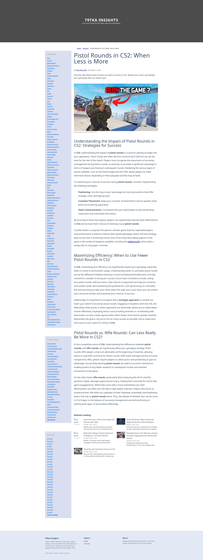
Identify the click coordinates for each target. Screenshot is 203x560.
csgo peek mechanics (53, 394)
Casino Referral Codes (53, 322)
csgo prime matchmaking (54, 366)
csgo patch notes (52, 346)
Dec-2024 (50, 441)
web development (52, 392)
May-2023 (50, 482)
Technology (50, 81)
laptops (49, 160)
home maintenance (53, 356)
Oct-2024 (50, 456)
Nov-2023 (50, 489)
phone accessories (52, 144)
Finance (49, 99)
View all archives (52, 515)
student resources (52, 139)
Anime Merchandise (53, 269)
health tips (50, 228)
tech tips (49, 251)
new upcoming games (53, 382)
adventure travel (52, 389)
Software (49, 71)
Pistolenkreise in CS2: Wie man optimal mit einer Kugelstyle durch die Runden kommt (141, 435)
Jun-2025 (49, 512)
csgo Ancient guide (52, 407)
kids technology (51, 205)
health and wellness (53, 134)
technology (50, 124)
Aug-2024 (50, 487)
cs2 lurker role (51, 417)
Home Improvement (53, 66)
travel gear (50, 218)
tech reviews (51, 177)
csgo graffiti (50, 387)
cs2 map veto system (53, 379)
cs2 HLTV (50, 397)
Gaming (85, 48)
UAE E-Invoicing (51, 314)
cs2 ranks (50, 354)
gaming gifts (50, 195)
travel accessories (52, 182)
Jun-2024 (49, 462)
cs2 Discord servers (53, 374)
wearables (50, 215)
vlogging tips (51, 213)
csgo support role (52, 369)
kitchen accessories (53, 165)
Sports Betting (51, 304)
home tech (50, 302)
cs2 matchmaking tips (53, 402)
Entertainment (51, 63)
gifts (48, 187)
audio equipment (52, 152)
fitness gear (50, 258)
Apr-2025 (50, 505)
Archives (87, 544)
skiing (49, 404)
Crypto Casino (51, 307)
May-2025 (50, 510)
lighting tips (50, 203)
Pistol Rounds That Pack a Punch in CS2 (99, 449)
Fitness (49, 88)
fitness (49, 185)
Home (79, 48)
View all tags (51, 420)
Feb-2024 (50, 494)
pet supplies (50, 248)
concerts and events (53, 371)
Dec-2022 (50, 492)
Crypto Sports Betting (53, 309)
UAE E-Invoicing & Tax (53, 319)
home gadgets (51, 154)
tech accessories (52, 129)
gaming (49, 231)
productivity (50, 208)
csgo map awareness (53, 409)
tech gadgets (51, 121)
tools (48, 261)
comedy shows (51, 351)
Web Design (50, 86)
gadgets (49, 116)
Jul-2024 (49, 446)
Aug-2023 (50, 479)
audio (48, 236)
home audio (50, 109)
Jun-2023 (49, 500)
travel (49, 220)
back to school (51, 193)
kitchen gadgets (51, 172)
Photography (51, 68)
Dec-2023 (50, 449)
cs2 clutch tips (51, 384)
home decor (50, 241)
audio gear (50, 157)
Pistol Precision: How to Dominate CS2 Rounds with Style (99, 420)
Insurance (50, 96)
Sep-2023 (50, 451)
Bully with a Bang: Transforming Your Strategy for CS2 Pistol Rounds (98, 434)
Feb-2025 (50, 502)
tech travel (50, 264)
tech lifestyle (51, 142)
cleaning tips (51, 253)
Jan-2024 (49, 464)
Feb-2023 (50, 484)
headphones (50, 289)
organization (51, 291)
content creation (52, 276)
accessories (50, 238)
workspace (50, 225)
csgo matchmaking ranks (54, 349)
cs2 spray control (52, 364)
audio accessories (52, 266)
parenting (50, 256)
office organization (52, 114)
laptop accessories (52, 200)
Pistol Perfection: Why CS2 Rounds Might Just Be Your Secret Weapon (140, 420)
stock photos (51, 361)
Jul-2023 (49, 444)
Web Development (52, 76)
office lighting (51, 286)
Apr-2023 (50, 469)
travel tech (50, 297)
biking (49, 132)
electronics (50, 281)
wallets (49, 299)
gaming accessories (53, 147)
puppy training (51, 344)
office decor (50, 190)
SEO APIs (50, 106)
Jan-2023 (49, 497)
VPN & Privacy (51, 324)
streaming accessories (53, 198)
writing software (52, 376)
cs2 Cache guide (52, 359)
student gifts (50, 233)
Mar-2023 (50, 474)
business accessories (53, 274)
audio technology (52, 162)
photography (51, 243)
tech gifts (50, 210)
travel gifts (50, 137)
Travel (49, 73)
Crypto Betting (51, 312)
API (48, 317)
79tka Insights (101, 20)
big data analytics (52, 412)
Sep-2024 (50, 467)
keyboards (50, 284)
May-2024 (50, 472)
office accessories (52, 170)
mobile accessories (52, 175)
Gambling (50, 111)
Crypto (49, 271)
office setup (50, 180)
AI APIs (49, 127)
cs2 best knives (51, 415)
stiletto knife (134, 241)
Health (49, 94)
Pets (48, 58)
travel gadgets (51, 223)
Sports (49, 78)
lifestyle (49, 246)
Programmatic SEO (52, 119)
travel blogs (50, 399)
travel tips (50, 279)
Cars (48, 101)
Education (50, 83)
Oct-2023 (50, 439)
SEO (48, 91)
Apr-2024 (50, 459)
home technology (52, 294)
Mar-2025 (50, 507)
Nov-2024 (50, 477)
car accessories (51, 149)
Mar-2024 (50, 454)
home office (50, 167)
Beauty (49, 104)
